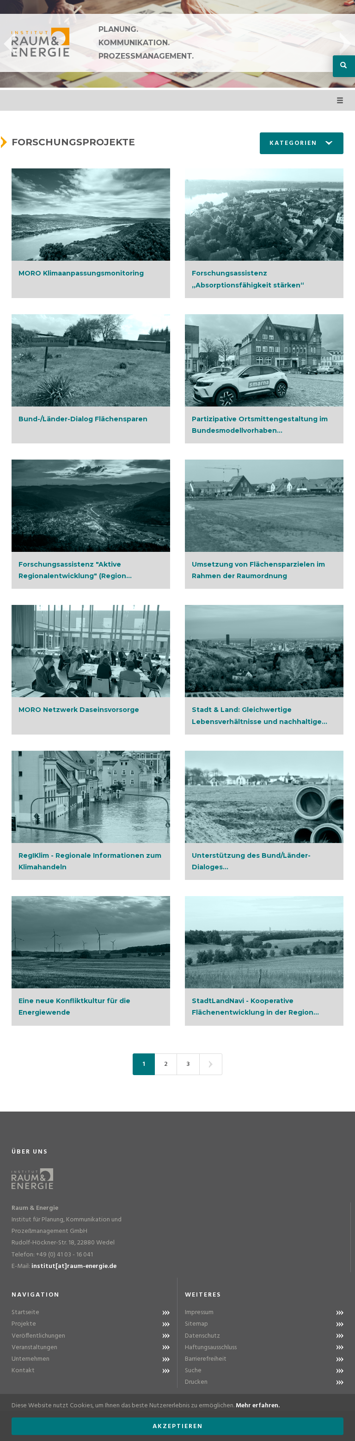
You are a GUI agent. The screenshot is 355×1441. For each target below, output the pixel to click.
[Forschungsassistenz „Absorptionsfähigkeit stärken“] (264, 214)
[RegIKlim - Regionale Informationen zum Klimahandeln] (91, 797)
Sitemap (196, 1324)
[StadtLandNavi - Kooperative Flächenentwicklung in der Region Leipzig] (264, 942)
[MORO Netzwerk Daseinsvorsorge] (91, 651)
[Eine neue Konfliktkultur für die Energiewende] (91, 942)
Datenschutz (202, 1336)
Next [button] (345, 43)
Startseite (25, 1312)
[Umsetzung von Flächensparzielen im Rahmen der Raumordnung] (264, 506)
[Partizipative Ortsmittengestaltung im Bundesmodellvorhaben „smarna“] (264, 360)
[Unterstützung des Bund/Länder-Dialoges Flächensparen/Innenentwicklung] (264, 797)
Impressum (199, 1312)
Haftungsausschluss (211, 1347)
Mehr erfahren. (258, 1405)
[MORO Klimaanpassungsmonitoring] (91, 214)
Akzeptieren (178, 1426)
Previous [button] (9, 43)
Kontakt (23, 1370)
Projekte (24, 1324)
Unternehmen (30, 1359)
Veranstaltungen (34, 1347)
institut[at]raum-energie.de (73, 1266)
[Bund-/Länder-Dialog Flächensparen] (91, 360)
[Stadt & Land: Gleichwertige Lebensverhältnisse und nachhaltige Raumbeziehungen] (264, 651)
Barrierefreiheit (205, 1359)
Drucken (196, 1382)
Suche (193, 1370)
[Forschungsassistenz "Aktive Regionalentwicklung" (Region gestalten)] (91, 506)
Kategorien (293, 143)
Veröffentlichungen (38, 1336)
